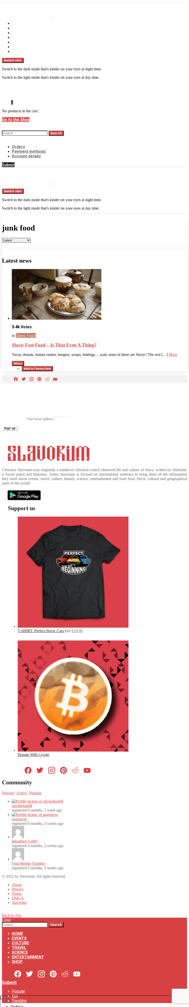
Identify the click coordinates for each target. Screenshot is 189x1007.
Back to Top (11, 915)
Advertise (19, 902)
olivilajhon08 (22, 806)
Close (6, 920)
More (173, 354)
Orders (18, 146)
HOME (17, 23)
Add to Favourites (37, 368)
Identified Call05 (25, 841)
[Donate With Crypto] (73, 750)
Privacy (18, 889)
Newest (8, 793)
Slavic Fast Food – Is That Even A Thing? (54, 345)
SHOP (17, 51)
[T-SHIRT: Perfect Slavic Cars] (73, 626)
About (17, 885)
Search (56, 133)
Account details (26, 156)
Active (21, 793)
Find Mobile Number (28, 863)
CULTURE (20, 32)
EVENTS (19, 28)
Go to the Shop (16, 119)
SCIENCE (20, 42)
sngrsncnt (19, 819)
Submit (8, 164)
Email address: (13, 419)
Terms (16, 893)
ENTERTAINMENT (28, 46)
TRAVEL (19, 37)
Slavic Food (26, 335)
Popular (35, 793)
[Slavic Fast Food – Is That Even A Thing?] (99, 295)
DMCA (18, 898)
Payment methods (29, 151)
